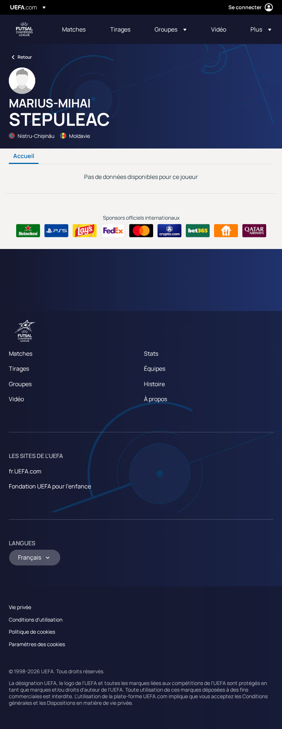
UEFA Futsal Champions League (24, 29)
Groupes (20, 384)
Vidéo (16, 399)
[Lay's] (85, 230)
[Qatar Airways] (254, 230)
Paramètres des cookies (37, 644)
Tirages (19, 368)
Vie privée (20, 607)
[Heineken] (28, 230)
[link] (73, 29)
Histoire (154, 384)
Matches (20, 353)
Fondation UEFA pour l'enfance (50, 486)
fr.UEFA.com (25, 471)
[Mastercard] (141, 230)
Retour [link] (25, 57)
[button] (170, 29)
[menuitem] (77, 29)
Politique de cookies (32, 631)
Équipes (154, 368)
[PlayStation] (56, 230)
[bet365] (198, 230)
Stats (151, 353)
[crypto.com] (169, 230)
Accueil (23, 156)
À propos (155, 399)
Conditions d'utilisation (35, 619)
